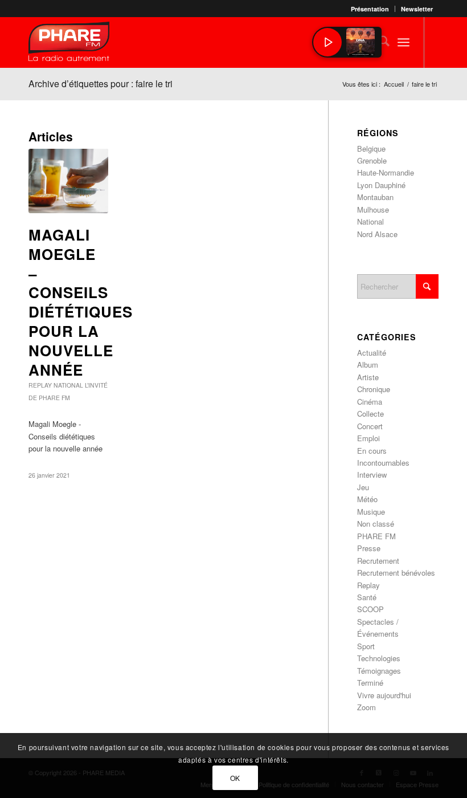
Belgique (371, 148)
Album (367, 364)
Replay (40, 385)
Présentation (370, 9)
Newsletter (417, 9)
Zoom (366, 707)
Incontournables (383, 462)
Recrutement (378, 560)
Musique (371, 511)
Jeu (363, 487)
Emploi (368, 438)
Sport (366, 646)
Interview (372, 474)
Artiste (368, 377)
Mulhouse (373, 209)
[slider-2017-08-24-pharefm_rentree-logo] (68, 44)
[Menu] (403, 42)
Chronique (373, 389)
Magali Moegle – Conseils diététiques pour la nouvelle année (80, 302)
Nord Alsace (377, 234)
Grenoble (372, 160)
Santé (366, 597)
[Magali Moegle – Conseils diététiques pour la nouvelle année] (68, 181)
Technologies (378, 658)
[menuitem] (370, 9)
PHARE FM (376, 536)
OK (235, 778)
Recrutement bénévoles (396, 572)
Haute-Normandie (385, 172)
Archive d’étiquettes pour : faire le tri (100, 83)
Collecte (370, 413)
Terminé (370, 682)
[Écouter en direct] (327, 42)
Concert (370, 426)
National (68, 385)
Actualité (371, 352)
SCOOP (370, 609)
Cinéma (369, 401)
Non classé (375, 523)
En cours (372, 450)
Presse (368, 548)
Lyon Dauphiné (381, 185)
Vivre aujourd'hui (384, 695)
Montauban (375, 197)
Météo (367, 499)
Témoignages (379, 670)
